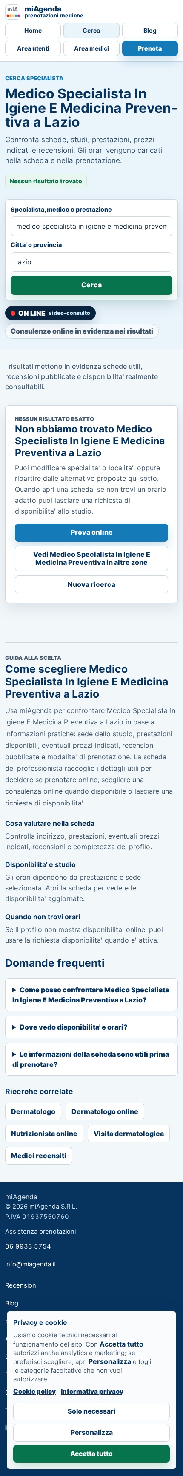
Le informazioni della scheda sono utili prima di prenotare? (90, 1059)
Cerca (91, 30)
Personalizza (92, 1432)
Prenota (150, 48)
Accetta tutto (91, 1454)
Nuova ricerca (91, 584)
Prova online (92, 532)
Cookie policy (34, 1391)
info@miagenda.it (30, 1264)
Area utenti (33, 48)
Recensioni (21, 1285)
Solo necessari (91, 1411)
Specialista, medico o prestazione (61, 209)
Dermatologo (33, 1111)
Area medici (91, 48)
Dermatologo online (104, 1111)
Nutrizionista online (44, 1133)
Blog (150, 30)
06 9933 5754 (28, 1246)
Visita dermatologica (129, 1133)
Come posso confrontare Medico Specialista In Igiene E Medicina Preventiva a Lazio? (90, 994)
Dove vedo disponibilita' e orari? (74, 1027)
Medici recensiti (38, 1155)
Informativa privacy (92, 1391)
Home (33, 30)
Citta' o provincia (36, 244)
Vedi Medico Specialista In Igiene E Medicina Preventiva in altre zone (91, 558)
